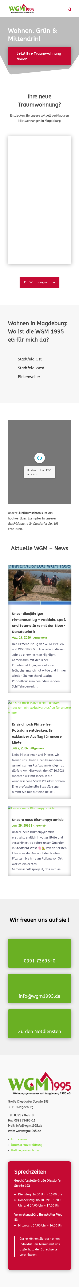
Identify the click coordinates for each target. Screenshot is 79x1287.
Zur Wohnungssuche (39, 282)
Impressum (19, 1139)
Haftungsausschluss (25, 1150)
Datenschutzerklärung (26, 1145)
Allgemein (40, 637)
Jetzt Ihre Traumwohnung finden (38, 56)
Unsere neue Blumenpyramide (38, 819)
